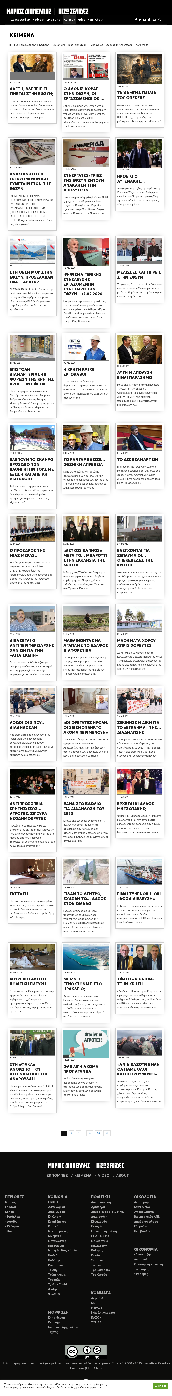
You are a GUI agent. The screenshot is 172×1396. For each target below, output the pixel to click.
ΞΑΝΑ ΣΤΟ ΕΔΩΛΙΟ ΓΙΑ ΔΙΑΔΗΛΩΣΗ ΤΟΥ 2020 (83, 809)
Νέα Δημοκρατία (103, 1312)
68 (98, 1133)
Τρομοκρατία (100, 1270)
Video (81, 19)
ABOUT (122, 1176)
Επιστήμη (54, 1322)
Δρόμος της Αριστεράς (119, 44)
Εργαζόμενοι (57, 1221)
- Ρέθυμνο (12, 1226)
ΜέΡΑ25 (96, 1307)
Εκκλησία (54, 1216)
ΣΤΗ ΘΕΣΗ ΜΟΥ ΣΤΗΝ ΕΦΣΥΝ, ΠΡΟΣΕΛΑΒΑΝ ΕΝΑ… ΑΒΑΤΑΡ (31, 277)
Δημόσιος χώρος (146, 1221)
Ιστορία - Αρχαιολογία (64, 1327)
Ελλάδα (10, 1207)
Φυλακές (54, 1294)
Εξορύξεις (141, 1226)
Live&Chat (54, 19)
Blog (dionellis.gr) (77, 44)
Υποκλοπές (99, 1274)
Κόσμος (10, 1202)
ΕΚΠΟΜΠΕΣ (57, 1176)
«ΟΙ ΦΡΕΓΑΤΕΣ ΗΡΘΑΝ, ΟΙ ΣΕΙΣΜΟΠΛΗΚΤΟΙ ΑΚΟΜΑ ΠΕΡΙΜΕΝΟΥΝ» (85, 728)
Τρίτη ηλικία (57, 1274)
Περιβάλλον (142, 1231)
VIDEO (104, 1176)
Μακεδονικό (99, 1241)
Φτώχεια (54, 1289)
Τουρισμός (141, 1269)
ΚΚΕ (93, 1303)
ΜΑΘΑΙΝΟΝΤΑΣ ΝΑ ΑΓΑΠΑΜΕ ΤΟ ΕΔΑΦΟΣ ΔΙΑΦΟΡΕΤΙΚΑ (85, 646)
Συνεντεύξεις (21, 19)
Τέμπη (52, 1270)
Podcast (39, 19)
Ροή (90, 19)
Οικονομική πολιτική (148, 1264)
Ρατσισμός (56, 1265)
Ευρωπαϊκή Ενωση (104, 1231)
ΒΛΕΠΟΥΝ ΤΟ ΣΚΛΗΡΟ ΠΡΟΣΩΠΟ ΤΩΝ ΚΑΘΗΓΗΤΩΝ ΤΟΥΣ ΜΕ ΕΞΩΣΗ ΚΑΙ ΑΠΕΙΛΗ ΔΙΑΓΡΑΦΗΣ (32, 469)
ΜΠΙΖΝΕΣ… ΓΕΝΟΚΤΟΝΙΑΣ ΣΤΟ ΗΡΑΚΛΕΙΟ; (82, 984)
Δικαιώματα (56, 1211)
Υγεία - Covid (57, 1284)
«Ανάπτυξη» (142, 1254)
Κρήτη (9, 1211)
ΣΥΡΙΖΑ (96, 1322)
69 (107, 1133)
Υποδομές (141, 1274)
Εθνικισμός (99, 1221)
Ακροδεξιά (98, 1298)
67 (90, 1133)
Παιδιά (53, 1255)
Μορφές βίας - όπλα (62, 1250)
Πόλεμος (97, 1250)
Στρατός (97, 1260)
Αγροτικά (140, 1259)
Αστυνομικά (56, 1207)
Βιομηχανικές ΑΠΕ (147, 1216)
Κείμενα (69, 19)
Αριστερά (98, 1207)
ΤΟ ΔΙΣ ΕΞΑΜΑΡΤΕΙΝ (137, 460)
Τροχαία (54, 1279)
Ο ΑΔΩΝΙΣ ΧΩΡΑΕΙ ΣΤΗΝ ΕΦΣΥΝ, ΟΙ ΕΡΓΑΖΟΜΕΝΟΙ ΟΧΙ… (84, 94)
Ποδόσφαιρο (57, 1260)
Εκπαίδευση (56, 1317)
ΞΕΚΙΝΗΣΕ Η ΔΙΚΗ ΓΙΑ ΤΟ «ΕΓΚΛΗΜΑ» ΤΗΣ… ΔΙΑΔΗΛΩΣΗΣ (139, 728)
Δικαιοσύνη (99, 1216)
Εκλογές (97, 1226)
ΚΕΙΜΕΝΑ (82, 1176)
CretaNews (59, 44)
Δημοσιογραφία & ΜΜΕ (107, 1211)
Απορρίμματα (144, 1211)
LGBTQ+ (54, 1202)
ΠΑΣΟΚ (96, 1317)
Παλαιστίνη (99, 1245)
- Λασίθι (11, 1221)
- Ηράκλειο (13, 1216)
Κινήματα (54, 1236)
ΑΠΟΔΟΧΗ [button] (160, 1386)
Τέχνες (53, 1332)
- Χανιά (10, 1231)
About (99, 19)
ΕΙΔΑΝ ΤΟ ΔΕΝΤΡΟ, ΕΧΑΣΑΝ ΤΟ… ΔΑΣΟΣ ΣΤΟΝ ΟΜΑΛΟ (84, 899)
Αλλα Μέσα (142, 44)
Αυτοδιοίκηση (101, 1202)
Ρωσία (95, 1255)
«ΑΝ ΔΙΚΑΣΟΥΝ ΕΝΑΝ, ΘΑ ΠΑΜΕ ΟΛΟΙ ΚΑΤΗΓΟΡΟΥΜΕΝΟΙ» (139, 1069)
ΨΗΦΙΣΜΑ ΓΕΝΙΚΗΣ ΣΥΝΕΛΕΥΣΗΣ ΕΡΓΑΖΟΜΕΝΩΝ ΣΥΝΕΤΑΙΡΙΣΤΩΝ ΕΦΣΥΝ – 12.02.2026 (82, 284)
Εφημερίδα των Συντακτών (34, 44)
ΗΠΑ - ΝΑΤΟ (100, 1236)
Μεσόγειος (97, 44)
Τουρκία (97, 1265)
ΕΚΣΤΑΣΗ (19, 894)
